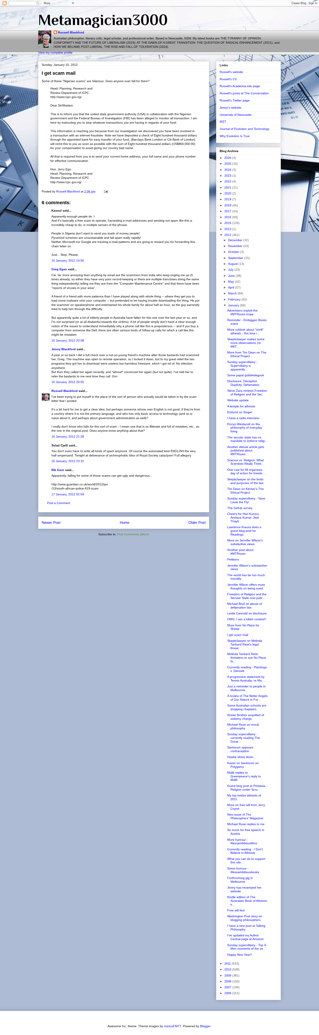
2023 (228, 175)
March (233, 293)
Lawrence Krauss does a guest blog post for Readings (244, 530)
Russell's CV (228, 79)
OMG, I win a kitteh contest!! (246, 619)
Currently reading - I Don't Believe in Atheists (245, 851)
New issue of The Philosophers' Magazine (245, 816)
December (235, 240)
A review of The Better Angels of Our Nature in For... (247, 697)
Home (124, 523)
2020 (228, 193)
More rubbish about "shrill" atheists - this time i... (245, 331)
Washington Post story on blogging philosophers (244, 918)
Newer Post (51, 523)
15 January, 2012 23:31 (67, 461)
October (234, 252)
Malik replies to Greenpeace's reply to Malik (244, 776)
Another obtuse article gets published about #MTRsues (245, 450)
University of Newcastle (236, 114)
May (231, 281)
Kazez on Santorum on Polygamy (243, 764)
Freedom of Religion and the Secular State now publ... (246, 596)
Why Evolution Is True (235, 136)
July (231, 269)
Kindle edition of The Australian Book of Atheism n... (247, 900)
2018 (228, 205)
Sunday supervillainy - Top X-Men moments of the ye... (247, 946)
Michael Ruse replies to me (246, 824)
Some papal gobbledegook (245, 375)
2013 (228, 229)
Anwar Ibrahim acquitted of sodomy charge (245, 716)
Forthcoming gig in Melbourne (240, 879)
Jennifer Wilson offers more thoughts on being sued (246, 586)
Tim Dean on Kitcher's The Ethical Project (245, 490)
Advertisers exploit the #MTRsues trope (242, 312)
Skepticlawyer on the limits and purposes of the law (245, 481)
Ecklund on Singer (239, 412)
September (236, 258)
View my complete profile (55, 52)
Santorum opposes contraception (240, 749)
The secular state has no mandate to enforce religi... (247, 439)
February (235, 299)
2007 (228, 987)
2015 (228, 223)
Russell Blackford (71, 32)
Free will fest (236, 910)
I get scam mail (237, 635)
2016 (228, 217)
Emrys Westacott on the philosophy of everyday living (244, 427)
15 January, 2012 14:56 (67, 260)
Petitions (233, 559)
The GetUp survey (239, 508)
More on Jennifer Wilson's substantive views (245, 542)
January (234, 305)
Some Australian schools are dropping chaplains (246, 707)
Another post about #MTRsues (240, 551)
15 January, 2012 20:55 (67, 382)
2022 (228, 181)
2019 (228, 199)
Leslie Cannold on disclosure (247, 613)
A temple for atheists (241, 406)
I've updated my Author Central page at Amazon (245, 937)
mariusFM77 (172, 1026)
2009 (228, 975)
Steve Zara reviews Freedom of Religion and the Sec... (247, 392)
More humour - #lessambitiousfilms (242, 841)
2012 (228, 235)
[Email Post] (105, 191)
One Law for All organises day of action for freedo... (246, 471)
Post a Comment (58, 503)
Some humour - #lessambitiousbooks (243, 870)
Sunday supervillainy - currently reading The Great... (243, 737)
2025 (228, 163)
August (233, 263)
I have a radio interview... (244, 418)
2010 (228, 969)
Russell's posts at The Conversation (244, 93)
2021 (228, 187)
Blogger (205, 1026)
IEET (223, 121)
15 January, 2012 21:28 (67, 436)
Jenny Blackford (63, 349)
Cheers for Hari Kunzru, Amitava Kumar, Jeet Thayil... (243, 517)
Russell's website (231, 72)
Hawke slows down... (241, 757)
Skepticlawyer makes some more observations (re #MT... (246, 342)
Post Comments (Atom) (133, 534)
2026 (228, 157)
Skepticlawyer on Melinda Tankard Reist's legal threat (244, 644)
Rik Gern (57, 470)
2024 (228, 169)
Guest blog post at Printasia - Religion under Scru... (247, 787)
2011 (228, 963)
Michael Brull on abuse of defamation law (244, 605)
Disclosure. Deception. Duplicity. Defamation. (243, 382)
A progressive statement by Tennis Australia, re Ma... (246, 678)
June (232, 275)
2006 (228, 993)
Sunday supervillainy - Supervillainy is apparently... (242, 365)
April (231, 287)
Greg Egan (59, 269)
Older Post (197, 523)
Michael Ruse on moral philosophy (243, 726)
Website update (238, 400)
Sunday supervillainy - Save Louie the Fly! (246, 500)
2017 (228, 211)
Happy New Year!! (239, 954)
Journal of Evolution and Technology (244, 129)
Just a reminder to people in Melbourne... (246, 688)
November (235, 246)
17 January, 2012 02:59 (67, 494)
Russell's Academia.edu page (240, 86)
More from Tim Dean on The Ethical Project (246, 354)
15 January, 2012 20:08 (67, 340)
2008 (228, 981)
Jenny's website (230, 107)
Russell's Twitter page (235, 100)
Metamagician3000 (103, 19)
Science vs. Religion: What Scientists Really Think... (245, 462)
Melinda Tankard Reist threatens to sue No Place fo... (246, 657)
